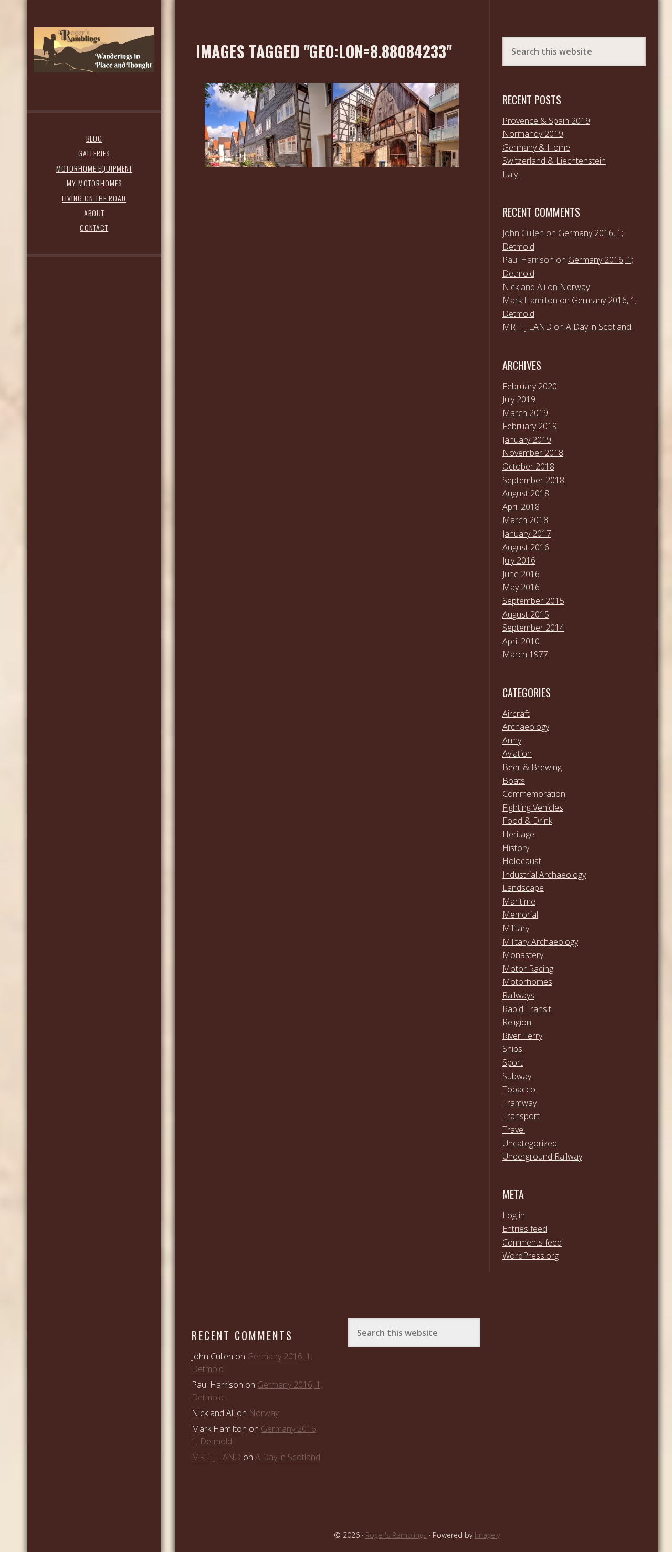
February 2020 (529, 386)
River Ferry (522, 1035)
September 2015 (533, 601)
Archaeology (525, 726)
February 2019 (529, 426)
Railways (518, 995)
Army (511, 740)
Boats (513, 780)
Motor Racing (527, 968)
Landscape (523, 888)
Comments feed (532, 1242)
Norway (575, 287)
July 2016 (519, 560)
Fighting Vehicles (532, 807)
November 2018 (532, 453)
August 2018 (525, 493)
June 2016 (521, 574)
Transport (521, 1116)
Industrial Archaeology (544, 874)
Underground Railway (542, 1156)
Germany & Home (536, 147)
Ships (512, 1049)
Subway (516, 1076)
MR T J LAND (527, 327)
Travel (513, 1129)
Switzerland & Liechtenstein (554, 160)
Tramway (519, 1103)
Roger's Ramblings (94, 49)
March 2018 (525, 520)
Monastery (522, 955)
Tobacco (519, 1089)
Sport (512, 1062)
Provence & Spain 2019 (546, 120)
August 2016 (525, 547)
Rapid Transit (526, 1009)
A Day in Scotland (598, 327)
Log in (513, 1215)
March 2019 (525, 413)
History (515, 848)
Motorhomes (527, 981)
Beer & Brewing (532, 767)
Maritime (519, 901)
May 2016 (521, 587)
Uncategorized (529, 1143)
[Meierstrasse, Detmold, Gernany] (268, 125)
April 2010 (521, 641)
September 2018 (533, 480)
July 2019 (519, 399)
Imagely (487, 1535)
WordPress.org (530, 1255)
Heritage (518, 834)
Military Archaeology (540, 942)
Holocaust (521, 861)
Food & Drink (527, 820)
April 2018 (521, 507)
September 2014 (533, 627)
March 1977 (525, 654)
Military (515, 928)
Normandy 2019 (532, 134)
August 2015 (525, 614)
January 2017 (526, 533)
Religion (516, 1022)
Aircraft (516, 713)
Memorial (520, 914)
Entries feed (524, 1229)
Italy (510, 174)
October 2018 (528, 466)
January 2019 (526, 439)
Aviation (517, 753)
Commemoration (533, 794)
